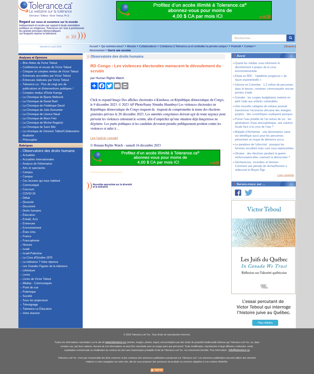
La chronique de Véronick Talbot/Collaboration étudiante (51, 133)
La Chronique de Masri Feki (40, 118)
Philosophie (30, 139)
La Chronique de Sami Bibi (39, 127)
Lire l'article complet (104, 138)
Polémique (29, 291)
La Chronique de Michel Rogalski (43, 122)
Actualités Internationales (38, 159)
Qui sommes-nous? (112, 46)
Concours (28, 189)
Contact (248, 46)
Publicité (236, 46)
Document (29, 206)
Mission (131, 46)
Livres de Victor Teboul (37, 278)
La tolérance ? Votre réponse (40, 261)
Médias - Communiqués (37, 283)
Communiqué (31, 185)
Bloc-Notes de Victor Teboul (40, 62)
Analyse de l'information (37, 163)
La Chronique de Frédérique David (44, 105)
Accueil (94, 46)
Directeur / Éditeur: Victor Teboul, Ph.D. (49, 15)
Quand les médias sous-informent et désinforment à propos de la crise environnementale (257, 66)
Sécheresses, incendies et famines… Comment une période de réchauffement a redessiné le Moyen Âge (261, 166)
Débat (26, 197)
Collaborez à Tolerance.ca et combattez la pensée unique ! (194, 46)
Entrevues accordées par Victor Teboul (47, 75)
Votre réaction (31, 313)
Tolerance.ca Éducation (37, 308)
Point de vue (30, 287)
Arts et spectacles (34, 167)
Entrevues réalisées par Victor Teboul (46, 80)
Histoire (27, 244)
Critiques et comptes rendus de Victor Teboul (50, 71)
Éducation (29, 214)
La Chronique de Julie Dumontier (43, 109)
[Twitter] (248, 193)
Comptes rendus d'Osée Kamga (42, 92)
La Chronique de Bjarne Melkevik (43, 97)
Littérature (29, 270)
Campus (28, 172)
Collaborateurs (148, 46)
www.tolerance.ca (115, 342)
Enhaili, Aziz (30, 219)
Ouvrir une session (119, 50)
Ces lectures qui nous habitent (41, 180)
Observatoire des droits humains (49, 151)
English (290, 46)
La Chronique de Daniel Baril (40, 101)
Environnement (32, 227)
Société (27, 296)
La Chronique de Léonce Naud (41, 114)
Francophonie (31, 240)
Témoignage (30, 304)
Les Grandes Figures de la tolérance (45, 266)
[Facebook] (238, 193)
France (27, 236)
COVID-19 (29, 193)
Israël (26, 249)
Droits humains (32, 210)
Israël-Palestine (32, 253)
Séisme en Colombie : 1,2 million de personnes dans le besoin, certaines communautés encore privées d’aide (264, 88)
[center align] (290, 38)
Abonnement (97, 50)
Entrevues (29, 223)
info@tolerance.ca (239, 350)
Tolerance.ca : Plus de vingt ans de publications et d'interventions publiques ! (48, 86)
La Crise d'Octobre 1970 (37, 257)
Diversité (28, 202)
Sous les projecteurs (35, 300)
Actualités (29, 155)
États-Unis (29, 232)
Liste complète (285, 175)
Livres (26, 274)
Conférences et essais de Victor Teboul (47, 67)
